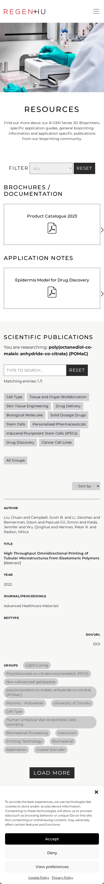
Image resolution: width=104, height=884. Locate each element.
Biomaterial (62, 741)
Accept (52, 839)
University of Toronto (72, 703)
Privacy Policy (62, 877)
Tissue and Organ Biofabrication (58, 397)
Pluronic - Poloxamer (25, 703)
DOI (96, 644)
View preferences (52, 866)
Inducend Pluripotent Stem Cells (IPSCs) (41, 433)
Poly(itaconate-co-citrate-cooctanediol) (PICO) (47, 673)
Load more (52, 773)
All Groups (15, 460)
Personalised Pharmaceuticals (59, 424)
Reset (77, 370)
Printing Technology (24, 741)
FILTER (18, 168)
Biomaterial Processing (27, 733)
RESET (84, 168)
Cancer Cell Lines (57, 442)
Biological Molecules (24, 415)
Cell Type (14, 397)
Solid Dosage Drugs (68, 415)
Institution (67, 733)
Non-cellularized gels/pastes (31, 682)
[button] (96, 792)
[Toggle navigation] (96, 11)
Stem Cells (15, 424)
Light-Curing (36, 665)
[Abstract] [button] (12, 563)
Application (16, 749)
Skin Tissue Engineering (27, 406)
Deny (52, 852)
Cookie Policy (39, 877)
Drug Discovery (20, 442)
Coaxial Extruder (50, 749)
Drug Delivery (68, 406)
